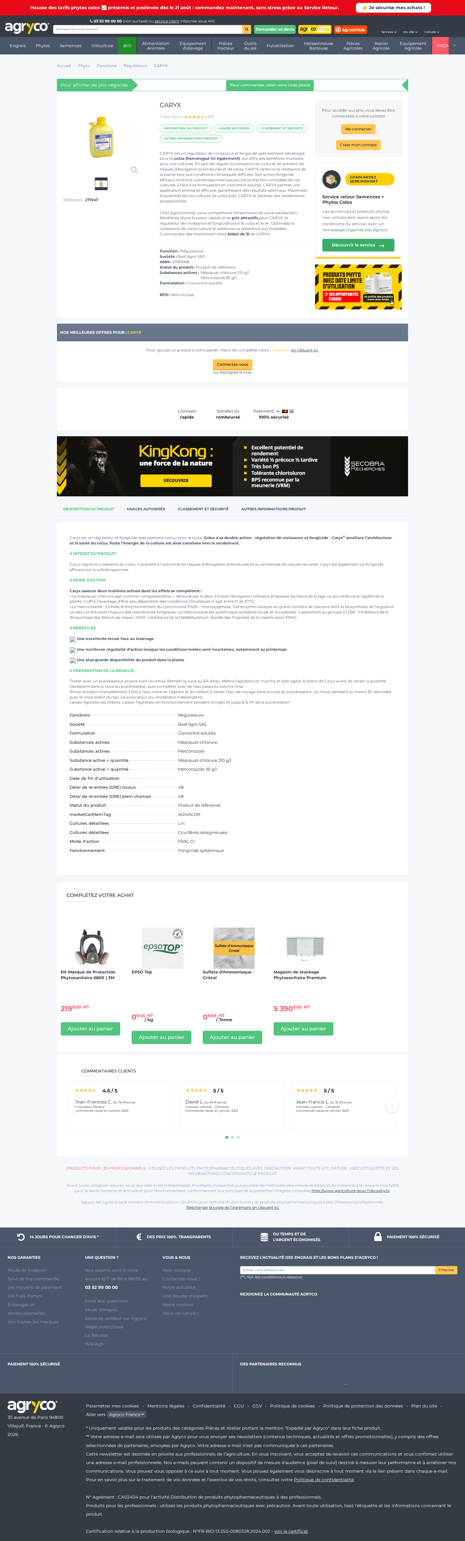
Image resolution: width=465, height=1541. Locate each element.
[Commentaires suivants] (392, 1106)
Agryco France (124, 1414)
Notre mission (178, 1304)
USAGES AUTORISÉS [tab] (146, 509)
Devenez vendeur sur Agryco (115, 1318)
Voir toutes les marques (33, 1321)
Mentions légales (165, 1405)
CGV (257, 1405)
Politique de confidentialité (324, 1479)
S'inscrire (446, 1270)
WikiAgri (94, 1343)
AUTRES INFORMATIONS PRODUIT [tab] (273, 509)
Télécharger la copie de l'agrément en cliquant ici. (232, 1207)
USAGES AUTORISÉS (234, 128)
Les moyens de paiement (35, 1287)
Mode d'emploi (101, 1309)
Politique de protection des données (363, 1405)
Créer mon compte (358, 144)
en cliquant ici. (305, 350)
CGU (239, 1405)
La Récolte (96, 1335)
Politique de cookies (292, 1405)
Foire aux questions (106, 1300)
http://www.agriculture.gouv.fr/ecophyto (351, 1190)
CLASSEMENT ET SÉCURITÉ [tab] (203, 509)
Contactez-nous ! (181, 1278)
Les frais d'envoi (25, 1295)
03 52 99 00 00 (108, 21)
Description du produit (186, 128)
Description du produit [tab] (88, 509)
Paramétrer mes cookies (112, 1405)
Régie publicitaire (104, 1326)
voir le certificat (291, 1531)
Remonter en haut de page (448, 1513)
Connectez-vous (232, 364)
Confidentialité (209, 1405)
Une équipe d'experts (185, 1295)
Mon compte (177, 1270)
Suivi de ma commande (33, 1278)
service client (167, 21)
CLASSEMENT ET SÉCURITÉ (282, 128)
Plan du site (424, 1405)
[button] (389, 26)
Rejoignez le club (235, 372)
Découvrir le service (358, 245)
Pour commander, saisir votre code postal (270, 85)
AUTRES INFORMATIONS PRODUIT (191, 138)
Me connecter (358, 129)
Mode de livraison (27, 1270)
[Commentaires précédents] (72, 1106)
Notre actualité (179, 1287)
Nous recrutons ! (181, 1313)
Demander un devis (275, 29)
